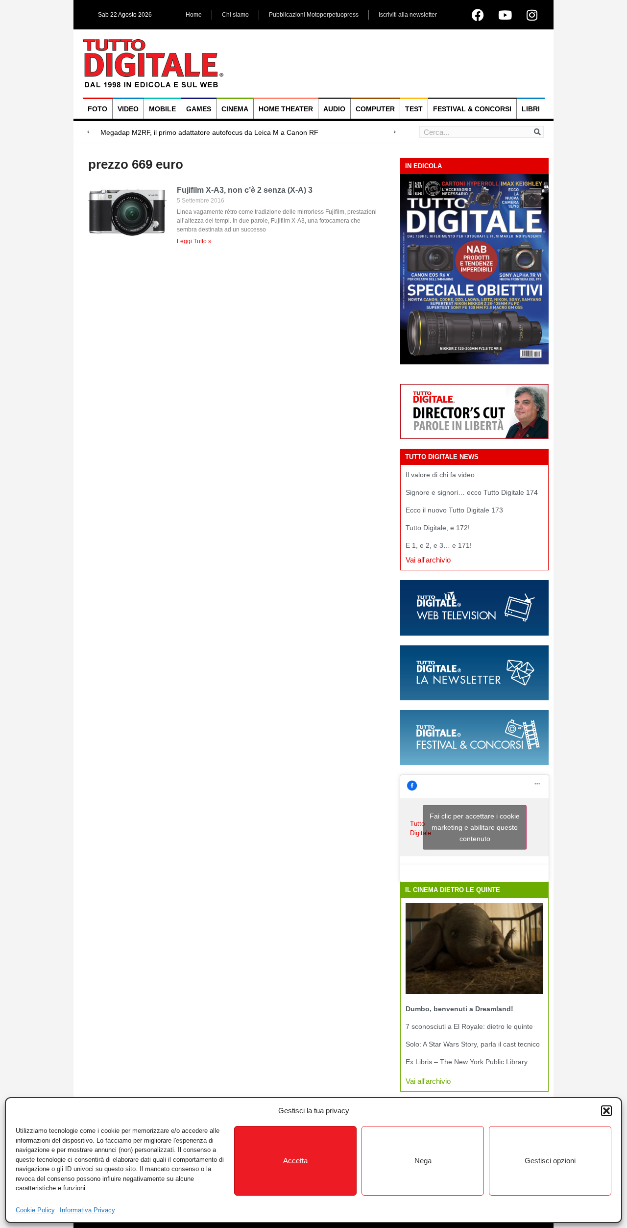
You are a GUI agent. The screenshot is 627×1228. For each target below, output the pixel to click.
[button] (606, 1111)
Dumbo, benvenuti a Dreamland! (459, 1009)
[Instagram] (532, 14)
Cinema (234, 109)
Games (198, 109)
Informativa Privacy (87, 1210)
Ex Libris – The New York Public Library (467, 1062)
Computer (375, 109)
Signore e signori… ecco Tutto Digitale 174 (472, 492)
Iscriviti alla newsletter (408, 14)
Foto (97, 109)
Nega (423, 1160)
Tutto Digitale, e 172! (438, 528)
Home (194, 14)
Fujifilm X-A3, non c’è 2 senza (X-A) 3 (245, 190)
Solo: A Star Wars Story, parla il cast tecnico (473, 1044)
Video (128, 109)
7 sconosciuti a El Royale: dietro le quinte (469, 1026)
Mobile (162, 109)
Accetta (295, 1160)
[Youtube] (505, 14)
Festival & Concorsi (472, 109)
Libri (531, 109)
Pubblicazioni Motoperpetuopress (314, 14)
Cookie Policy (35, 1210)
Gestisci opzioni (550, 1160)
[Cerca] (537, 132)
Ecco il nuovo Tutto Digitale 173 (454, 510)
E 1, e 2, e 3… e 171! (439, 545)
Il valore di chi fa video (440, 475)
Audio (334, 109)
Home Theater (286, 109)
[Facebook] (478, 14)
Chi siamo (235, 14)
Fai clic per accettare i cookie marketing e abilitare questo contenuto (475, 827)
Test (414, 109)
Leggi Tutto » (194, 241)
